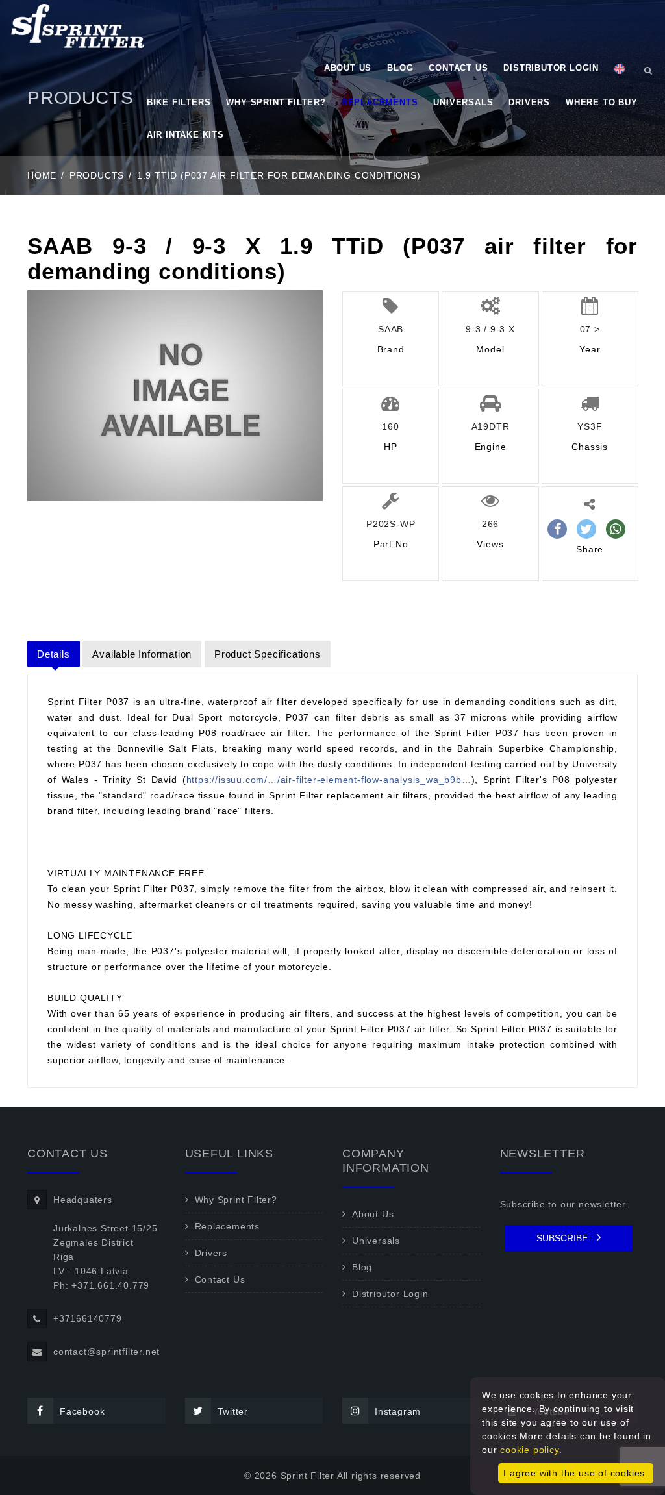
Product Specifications (267, 654)
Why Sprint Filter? (275, 102)
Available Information (142, 654)
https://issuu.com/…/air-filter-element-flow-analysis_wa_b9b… (328, 779)
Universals (463, 102)
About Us (347, 68)
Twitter (233, 1411)
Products (96, 175)
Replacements (380, 102)
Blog (400, 68)
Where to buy (602, 102)
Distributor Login (551, 68)
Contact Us (458, 68)
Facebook (82, 1411)
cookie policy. (531, 1449)
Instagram (398, 1411)
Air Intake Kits (185, 135)
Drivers (529, 102)
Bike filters (179, 102)
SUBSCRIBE (563, 1238)
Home (41, 175)
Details (53, 654)
